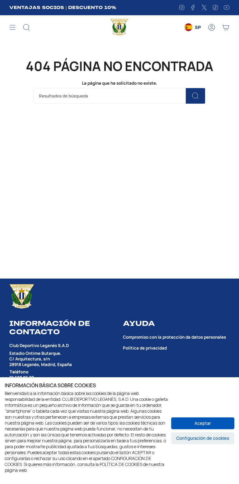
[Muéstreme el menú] (12, 27)
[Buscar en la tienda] (195, 96)
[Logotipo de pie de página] (21, 296)
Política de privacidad (145, 348)
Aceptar (202, 423)
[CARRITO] (226, 27)
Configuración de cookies (202, 438)
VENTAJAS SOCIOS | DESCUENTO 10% (62, 7)
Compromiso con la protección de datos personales (174, 337)
